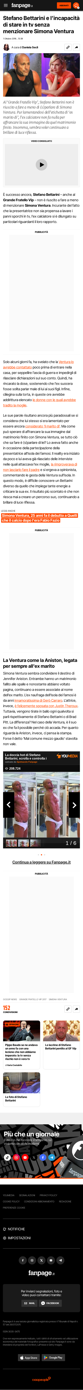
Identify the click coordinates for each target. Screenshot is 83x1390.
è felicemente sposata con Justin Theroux (46, 706)
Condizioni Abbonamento (39, 1201)
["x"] (33, 1157)
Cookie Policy (11, 1201)
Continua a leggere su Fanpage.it (41, 862)
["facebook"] (42, 1157)
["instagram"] (16, 1157)
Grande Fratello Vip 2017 (33, 999)
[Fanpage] (42, 1273)
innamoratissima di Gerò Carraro (38, 700)
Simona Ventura (58, 999)
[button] (76, 47)
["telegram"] (51, 1157)
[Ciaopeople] (41, 1379)
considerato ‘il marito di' (42, 426)
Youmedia (8, 1195)
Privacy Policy (48, 1195)
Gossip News (10, 999)
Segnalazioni (27, 1195)
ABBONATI (64, 5)
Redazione (65, 1201)
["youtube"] (25, 1157)
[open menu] (4, 5)
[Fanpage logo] (22, 5)
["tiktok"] (7, 1157)
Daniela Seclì (30, 47)
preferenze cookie (14, 1207)
